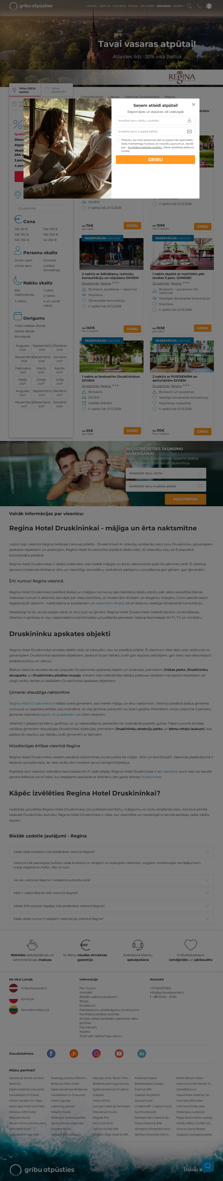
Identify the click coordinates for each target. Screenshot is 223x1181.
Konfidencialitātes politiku (145, 147)
